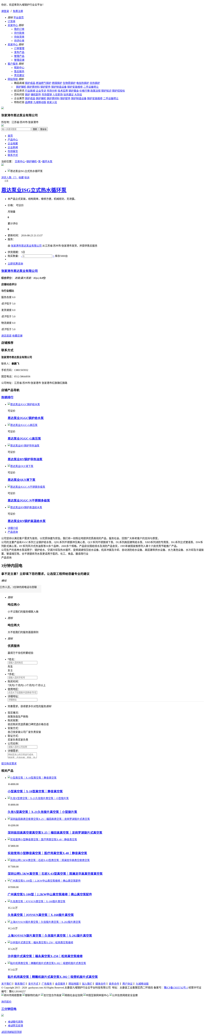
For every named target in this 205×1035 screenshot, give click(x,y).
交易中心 (20, 161)
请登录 (5, 11)
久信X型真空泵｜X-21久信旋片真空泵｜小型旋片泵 (42, 812)
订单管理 (19, 48)
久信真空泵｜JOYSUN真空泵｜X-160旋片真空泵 (41, 915)
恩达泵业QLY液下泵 (21, 479)
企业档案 (13, 143)
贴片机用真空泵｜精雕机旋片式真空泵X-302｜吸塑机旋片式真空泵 (53, 977)
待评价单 (19, 40)
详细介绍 (13, 528)
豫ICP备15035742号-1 (176, 987)
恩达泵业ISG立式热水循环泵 (33, 190)
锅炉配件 (45, 87)
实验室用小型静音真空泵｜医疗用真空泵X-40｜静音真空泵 (47, 853)
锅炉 (27, 94)
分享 (6, 181)
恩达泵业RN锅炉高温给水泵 (27, 521)
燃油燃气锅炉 (43, 83)
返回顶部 (11, 1032)
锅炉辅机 (21, 87)
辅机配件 (36, 94)
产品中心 (13, 139)
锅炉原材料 (33, 87)
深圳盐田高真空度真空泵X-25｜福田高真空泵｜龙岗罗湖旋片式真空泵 (55, 832)
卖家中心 (13, 44)
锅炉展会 (74, 90)
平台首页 (18, 17)
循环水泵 (47, 161)
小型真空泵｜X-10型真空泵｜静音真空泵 (35, 791)
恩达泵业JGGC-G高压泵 (24, 438)
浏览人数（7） (9, 177)
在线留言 (13, 151)
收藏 (21, 177)
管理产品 (19, 56)
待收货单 (19, 36)
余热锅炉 (95, 83)
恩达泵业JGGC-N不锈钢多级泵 (29, 500)
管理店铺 (19, 60)
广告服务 (47, 983)
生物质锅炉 (69, 83)
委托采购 (15, 1021)
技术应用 (63, 90)
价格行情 (84, 90)
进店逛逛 (6, 335)
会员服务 (60, 983)
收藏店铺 (17, 335)
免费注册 (18, 11)
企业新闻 (13, 147)
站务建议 (68, 94)
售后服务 (19, 71)
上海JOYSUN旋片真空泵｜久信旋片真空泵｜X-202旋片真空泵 (50, 935)
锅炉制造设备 (59, 87)
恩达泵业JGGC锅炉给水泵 (26, 418)
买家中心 (13, 25)
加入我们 (87, 983)
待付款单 (19, 33)
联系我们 (20, 983)
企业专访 (41, 90)
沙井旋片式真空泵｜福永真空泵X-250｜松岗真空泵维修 (45, 956)
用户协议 (127, 983)
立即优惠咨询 (15, 263)
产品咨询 (13, 532)
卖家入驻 (52, 102)
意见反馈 (15, 1025)
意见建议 (19, 75)
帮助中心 (19, 67)
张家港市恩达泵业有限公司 (26, 245)
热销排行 (7, 397)
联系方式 (13, 155)
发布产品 (19, 52)
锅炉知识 (106, 90)
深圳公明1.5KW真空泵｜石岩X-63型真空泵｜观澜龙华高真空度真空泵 (55, 873)
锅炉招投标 (118, 90)
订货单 (11, 21)
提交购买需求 (9, 763)
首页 (10, 135)
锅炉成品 (30, 83)
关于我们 (6, 983)
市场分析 (52, 90)
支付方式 (33, 983)
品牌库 (29, 102)
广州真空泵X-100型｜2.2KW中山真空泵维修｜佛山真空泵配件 (50, 894)
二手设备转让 (91, 87)
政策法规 (95, 90)
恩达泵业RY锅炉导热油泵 (25, 459)
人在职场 (58, 94)
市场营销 (47, 94)
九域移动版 (39, 102)
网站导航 (13, 79)
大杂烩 (78, 94)
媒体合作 (100, 983)
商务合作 (114, 983)
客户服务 (13, 63)
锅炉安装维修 (75, 87)
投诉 (26, 177)
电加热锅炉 (82, 83)
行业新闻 (30, 90)
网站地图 (74, 983)
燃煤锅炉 (57, 83)
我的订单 (19, 29)
